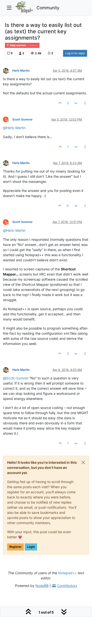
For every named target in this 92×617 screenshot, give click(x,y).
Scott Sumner (22, 119)
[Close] (83, 462)
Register (15, 547)
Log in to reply (75, 53)
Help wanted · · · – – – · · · (23, 45)
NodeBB (42, 586)
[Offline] (7, 70)
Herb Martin (21, 70)
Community (48, 7)
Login (31, 547)
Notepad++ (67, 573)
